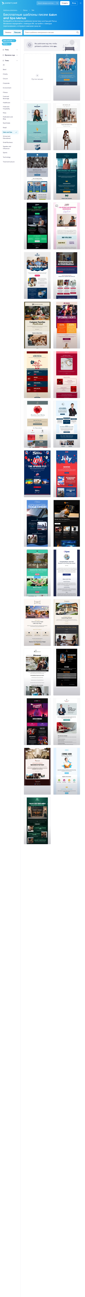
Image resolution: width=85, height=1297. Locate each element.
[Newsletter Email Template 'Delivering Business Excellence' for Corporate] (66, 424)
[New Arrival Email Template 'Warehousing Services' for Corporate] (66, 275)
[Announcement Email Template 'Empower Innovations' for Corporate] (37, 126)
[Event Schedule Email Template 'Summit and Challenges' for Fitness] (66, 325)
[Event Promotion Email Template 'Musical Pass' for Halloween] (37, 721)
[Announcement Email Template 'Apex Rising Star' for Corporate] (66, 572)
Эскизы (8, 32)
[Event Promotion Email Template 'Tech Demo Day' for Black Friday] (37, 225)
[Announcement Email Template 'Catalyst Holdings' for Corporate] (66, 176)
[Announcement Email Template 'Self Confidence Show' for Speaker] (66, 672)
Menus (25, 10)
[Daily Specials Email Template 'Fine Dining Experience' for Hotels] (37, 622)
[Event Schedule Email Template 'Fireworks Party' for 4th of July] (66, 473)
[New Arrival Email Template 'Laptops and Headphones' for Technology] (66, 523)
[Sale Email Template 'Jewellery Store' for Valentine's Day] (66, 374)
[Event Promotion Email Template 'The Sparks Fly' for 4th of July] (37, 473)
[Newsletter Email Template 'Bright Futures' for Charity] (37, 275)
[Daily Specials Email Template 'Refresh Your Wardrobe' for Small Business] (66, 126)
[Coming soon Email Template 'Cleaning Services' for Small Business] (66, 771)
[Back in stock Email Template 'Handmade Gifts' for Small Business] (37, 325)
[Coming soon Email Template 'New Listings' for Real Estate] (66, 622)
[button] (17, 50)
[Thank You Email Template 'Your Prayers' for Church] (37, 771)
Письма (17, 32)
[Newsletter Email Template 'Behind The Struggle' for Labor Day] (37, 176)
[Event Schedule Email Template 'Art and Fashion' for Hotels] (37, 820)
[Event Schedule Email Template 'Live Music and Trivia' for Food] (37, 374)
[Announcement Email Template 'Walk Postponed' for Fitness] (66, 77)
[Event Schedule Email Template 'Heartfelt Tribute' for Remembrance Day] (37, 424)
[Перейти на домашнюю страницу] (8, 3)
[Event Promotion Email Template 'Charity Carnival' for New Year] (37, 572)
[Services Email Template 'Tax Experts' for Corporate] (66, 721)
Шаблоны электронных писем (11, 10)
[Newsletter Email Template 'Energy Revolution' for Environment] (37, 523)
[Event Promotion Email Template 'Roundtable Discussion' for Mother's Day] (66, 225)
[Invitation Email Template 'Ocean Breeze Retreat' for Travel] (37, 672)
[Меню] (80, 3)
